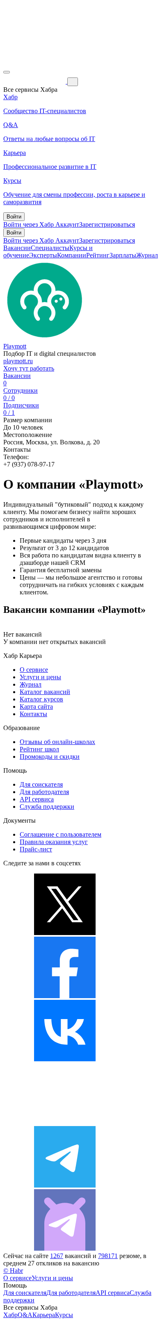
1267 (56, 1255)
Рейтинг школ (39, 749)
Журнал (147, 255)
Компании (71, 255)
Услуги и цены (40, 677)
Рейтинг (98, 255)
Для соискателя (41, 784)
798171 (108, 1255)
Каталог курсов (41, 699)
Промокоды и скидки (50, 756)
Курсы (64, 1314)
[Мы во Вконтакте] (64, 1059)
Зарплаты (123, 255)
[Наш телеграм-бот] (64, 1248)
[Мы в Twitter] (64, 932)
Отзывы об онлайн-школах (57, 741)
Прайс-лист (36, 849)
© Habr (13, 1270)
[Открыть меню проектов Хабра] (6, 72)
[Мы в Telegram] (64, 1185)
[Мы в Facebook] (64, 995)
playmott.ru (18, 360)
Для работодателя (44, 791)
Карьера (43, 1314)
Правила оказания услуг (54, 841)
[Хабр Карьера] (35, 81)
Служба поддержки (47, 806)
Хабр (10, 1314)
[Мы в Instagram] (64, 1122)
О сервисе (34, 669)
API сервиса (37, 799)
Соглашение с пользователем (60, 834)
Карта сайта (36, 706)
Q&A (25, 1314)
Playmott (14, 346)
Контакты (33, 713)
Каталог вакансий (45, 691)
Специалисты (50, 247)
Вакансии (17, 247)
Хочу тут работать (28, 368)
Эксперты (43, 255)
